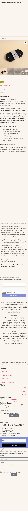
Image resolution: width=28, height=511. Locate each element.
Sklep (10, 223)
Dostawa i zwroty (7, 375)
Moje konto (5, 371)
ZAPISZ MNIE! (14, 295)
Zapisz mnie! (14, 445)
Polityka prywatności (8, 382)
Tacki (14, 223)
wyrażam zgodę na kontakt (9, 413)
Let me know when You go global (11, 472)
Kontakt (24, 395)
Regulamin (5, 378)
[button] (14, 36)
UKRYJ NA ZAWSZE (12, 425)
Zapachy (23, 391)
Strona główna (4, 223)
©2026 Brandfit (4, 422)
